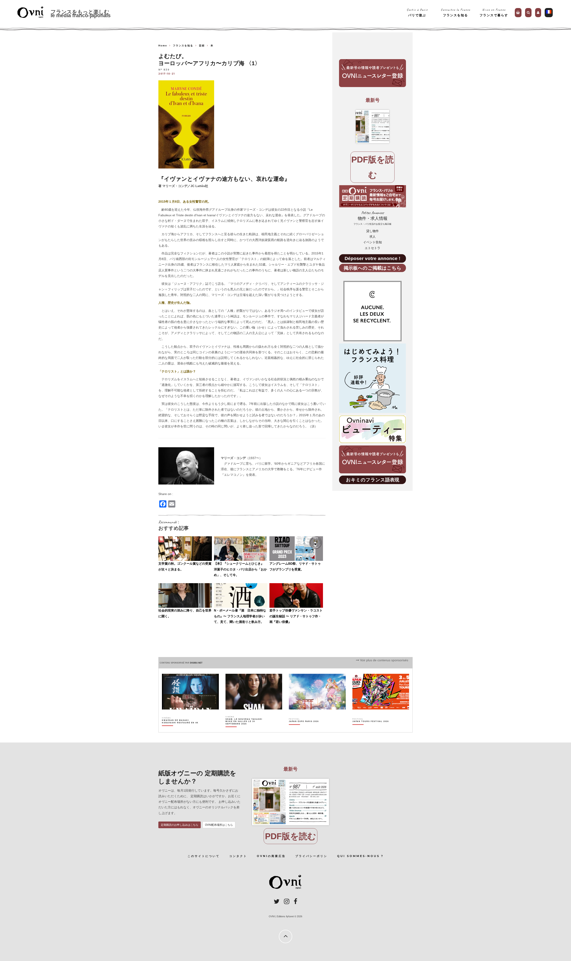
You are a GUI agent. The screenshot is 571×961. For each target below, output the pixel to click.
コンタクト (238, 856)
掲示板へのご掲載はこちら (372, 267)
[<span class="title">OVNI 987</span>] (372, 127)
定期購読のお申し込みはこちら (179, 824)
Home (162, 45)
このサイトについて (204, 856)
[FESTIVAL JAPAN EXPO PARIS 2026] (304, 729)
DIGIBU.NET (196, 663)
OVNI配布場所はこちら (219, 824)
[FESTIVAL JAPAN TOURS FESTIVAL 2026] (370, 729)
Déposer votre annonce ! (372, 258)
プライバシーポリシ (311, 856)
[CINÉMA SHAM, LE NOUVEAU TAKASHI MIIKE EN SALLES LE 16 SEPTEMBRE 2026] (244, 729)
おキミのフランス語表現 (372, 479)
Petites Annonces (372, 217)
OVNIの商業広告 (271, 856)
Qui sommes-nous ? (360, 856)
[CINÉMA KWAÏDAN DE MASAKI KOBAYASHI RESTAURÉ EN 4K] (180, 729)
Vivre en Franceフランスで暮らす (494, 12)
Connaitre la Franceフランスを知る (455, 12)
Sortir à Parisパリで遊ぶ (417, 12)
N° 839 (164, 69)
